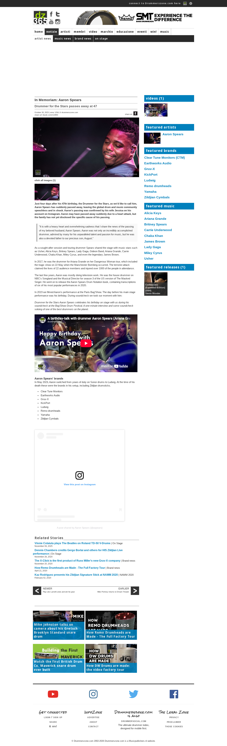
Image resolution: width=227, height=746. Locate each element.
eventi (142, 31)
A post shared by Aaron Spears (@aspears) (80, 527)
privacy (174, 717)
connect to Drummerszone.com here (155, 3)
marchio (107, 31)
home (39, 31)
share (53, 721)
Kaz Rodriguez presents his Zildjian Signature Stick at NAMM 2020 (76, 574)
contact (93, 726)
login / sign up (53, 717)
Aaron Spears (173, 134)
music (164, 31)
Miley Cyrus (153, 253)
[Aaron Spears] (152, 139)
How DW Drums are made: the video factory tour (108, 667)
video (93, 31)
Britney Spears (155, 224)
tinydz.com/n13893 (50, 115)
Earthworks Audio (157, 163)
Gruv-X (149, 169)
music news (63, 38)
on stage (101, 38)
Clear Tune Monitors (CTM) (164, 157)
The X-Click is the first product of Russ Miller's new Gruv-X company (77, 560)
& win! (53, 726)
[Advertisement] (113, 67)
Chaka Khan (153, 236)
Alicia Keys (152, 213)
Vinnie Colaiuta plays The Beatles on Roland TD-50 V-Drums (72, 543)
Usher (148, 258)
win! (153, 31)
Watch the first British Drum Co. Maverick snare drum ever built (58, 665)
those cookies (174, 726)
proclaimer (174, 721)
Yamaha (150, 191)
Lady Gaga (152, 247)
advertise (93, 717)
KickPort (150, 174)
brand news (83, 38)
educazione (125, 31)
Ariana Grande (155, 218)
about (93, 721)
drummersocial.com (133, 721)
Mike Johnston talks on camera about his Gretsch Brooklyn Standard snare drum (56, 630)
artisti (65, 31)
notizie (51, 31)
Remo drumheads (157, 186)
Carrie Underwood (158, 230)
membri (79, 31)
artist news (43, 38)
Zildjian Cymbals (157, 197)
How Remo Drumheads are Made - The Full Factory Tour (70, 567)
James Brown (154, 241)
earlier (123, 588)
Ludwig (150, 180)
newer (47, 588)
